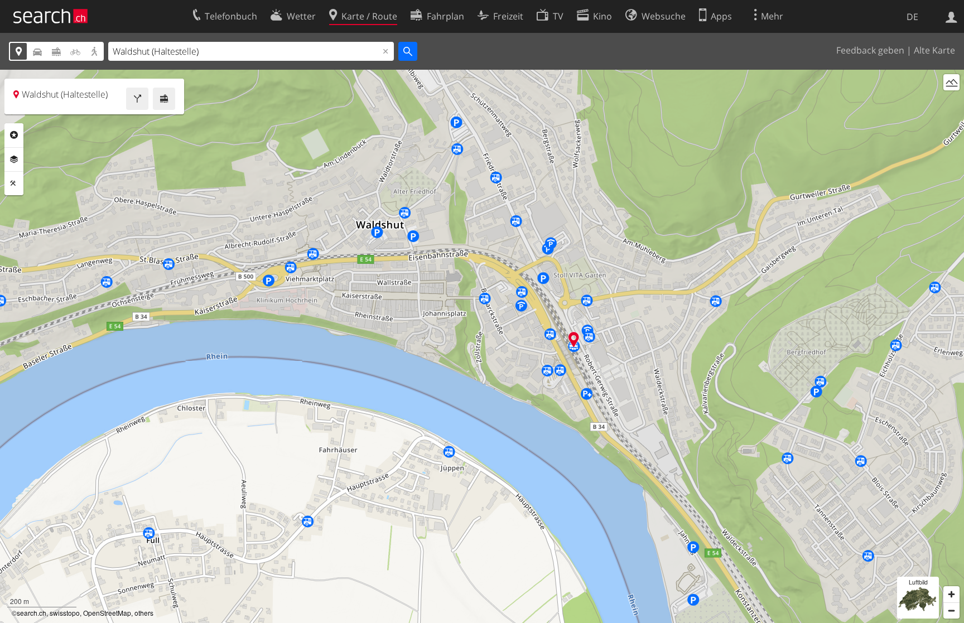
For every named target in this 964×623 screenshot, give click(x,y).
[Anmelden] (951, 16)
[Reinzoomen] (951, 594)
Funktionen (13, 183)
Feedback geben (870, 50)
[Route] (137, 99)
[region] (482, 346)
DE (912, 17)
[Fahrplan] (164, 99)
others (143, 612)
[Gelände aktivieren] (951, 82)
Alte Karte (934, 50)
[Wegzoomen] (951, 610)
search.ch (31, 612)
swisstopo (65, 612)
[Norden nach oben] (951, 103)
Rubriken (13, 135)
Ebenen (13, 159)
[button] (573, 339)
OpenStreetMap (107, 612)
